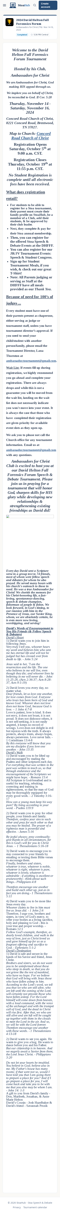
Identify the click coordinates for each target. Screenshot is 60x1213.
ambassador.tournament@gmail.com (31, 360)
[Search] (35, 5)
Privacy (16, 1207)
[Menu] (4, 5)
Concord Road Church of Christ (31, 135)
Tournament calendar (35, 1207)
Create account (45, 5)
